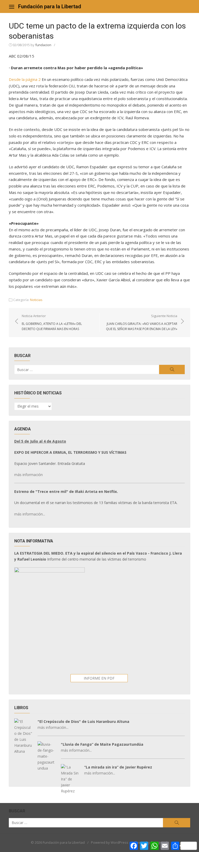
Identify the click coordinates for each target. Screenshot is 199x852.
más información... (29, 514)
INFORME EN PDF (99, 678)
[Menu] (11, 6)
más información (28, 474)
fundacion (43, 45)
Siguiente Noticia (141, 322)
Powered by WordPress (109, 842)
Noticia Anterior (52, 322)
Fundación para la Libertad (49, 6)
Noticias (36, 299)
